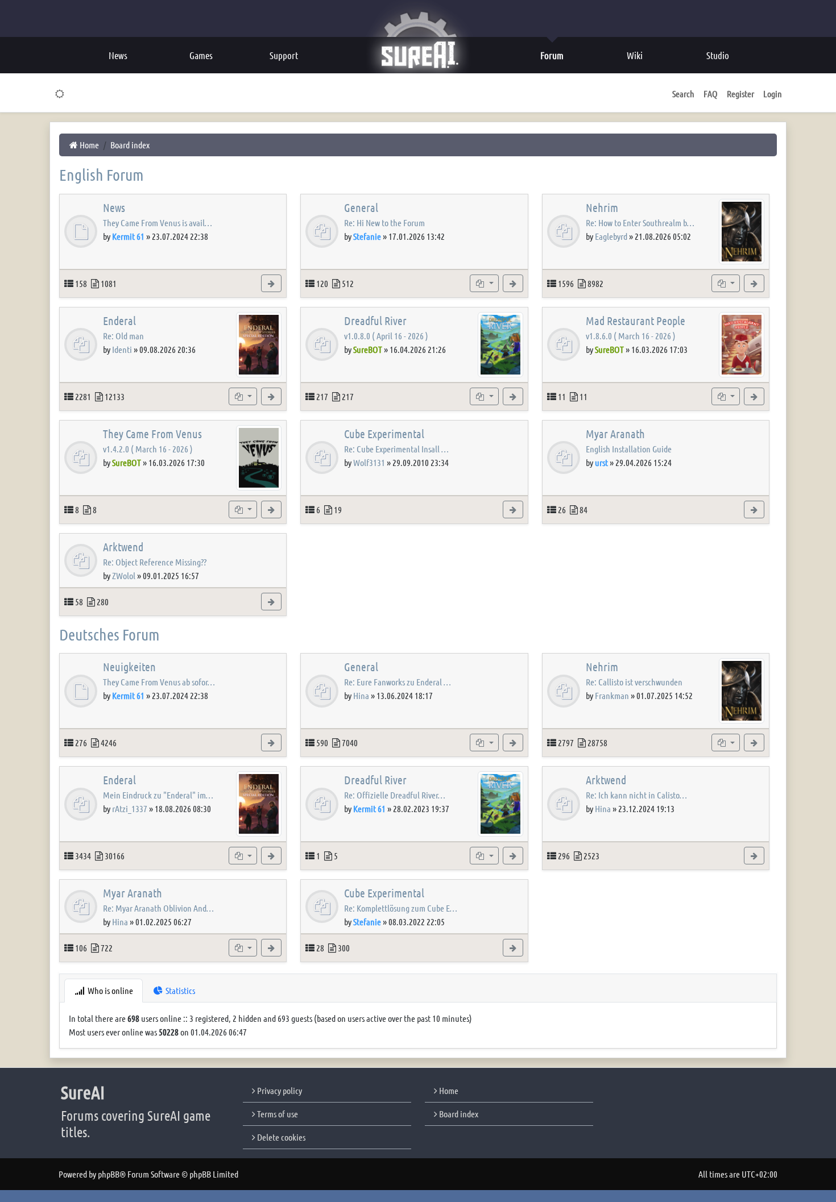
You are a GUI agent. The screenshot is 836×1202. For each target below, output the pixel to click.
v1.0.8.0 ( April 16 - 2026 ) (386, 335)
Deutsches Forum (109, 634)
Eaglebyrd (611, 236)
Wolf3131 (369, 462)
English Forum (101, 174)
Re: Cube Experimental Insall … (396, 448)
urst (601, 462)
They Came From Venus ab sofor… (159, 681)
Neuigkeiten (129, 666)
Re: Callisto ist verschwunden (634, 681)
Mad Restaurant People (635, 320)
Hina (361, 695)
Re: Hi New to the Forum (384, 222)
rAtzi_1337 (129, 808)
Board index (457, 1113)
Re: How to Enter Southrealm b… (640, 222)
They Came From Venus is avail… (157, 222)
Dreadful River (375, 320)
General (361, 207)
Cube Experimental (384, 433)
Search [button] (683, 93)
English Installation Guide (629, 448)
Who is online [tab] (109, 990)
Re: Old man (123, 335)
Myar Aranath (615, 433)
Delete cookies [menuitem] (280, 1137)
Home (447, 1090)
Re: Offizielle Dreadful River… (394, 794)
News (114, 207)
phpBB (108, 1173)
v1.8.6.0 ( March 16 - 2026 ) (631, 335)
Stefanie (367, 236)
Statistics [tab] (179, 990)
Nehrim (602, 207)
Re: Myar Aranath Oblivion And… (158, 907)
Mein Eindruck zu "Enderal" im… (158, 794)
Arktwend (123, 547)
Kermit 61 (128, 236)
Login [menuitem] (772, 93)
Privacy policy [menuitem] (278, 1090)
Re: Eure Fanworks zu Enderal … (397, 681)
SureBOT (367, 349)
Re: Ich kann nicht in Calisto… (636, 794)
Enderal (119, 320)
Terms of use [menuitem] (276, 1113)
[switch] (60, 93)
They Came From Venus (152, 433)
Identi (122, 349)
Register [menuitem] (740, 93)
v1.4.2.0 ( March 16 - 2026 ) (148, 448)
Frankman (612, 695)
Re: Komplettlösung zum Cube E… (400, 907)
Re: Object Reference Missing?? (154, 561)
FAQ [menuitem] (710, 93)
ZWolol (123, 575)
